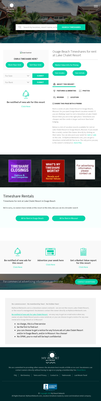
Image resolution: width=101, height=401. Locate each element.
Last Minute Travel (80, 375)
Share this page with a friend (68, 103)
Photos (86, 90)
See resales (60, 73)
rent (88, 135)
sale (94, 135)
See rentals (80, 73)
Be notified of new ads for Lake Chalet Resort (30, 314)
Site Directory (25, 375)
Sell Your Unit (36, 64)
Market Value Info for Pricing (67, 65)
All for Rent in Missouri (69, 218)
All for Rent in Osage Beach (32, 218)
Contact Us (54, 375)
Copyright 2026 (45, 393)
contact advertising (86, 282)
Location (74, 97)
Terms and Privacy (40, 375)
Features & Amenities (66, 90)
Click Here (25, 106)
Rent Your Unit (14, 64)
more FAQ (78, 143)
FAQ (15, 375)
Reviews (60, 97)
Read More (81, 370)
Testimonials (66, 375)
